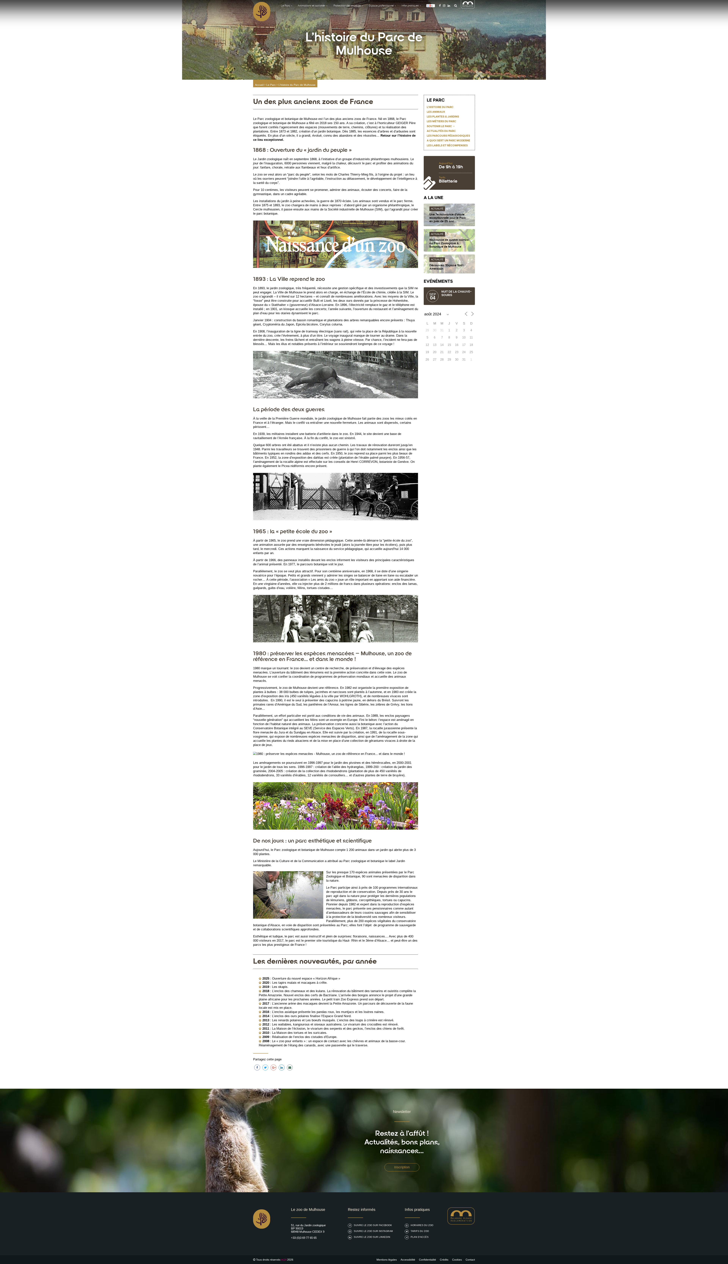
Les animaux (436, 112)
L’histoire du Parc (440, 107)
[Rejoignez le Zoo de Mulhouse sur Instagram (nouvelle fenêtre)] (444, 5)
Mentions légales (387, 1259)
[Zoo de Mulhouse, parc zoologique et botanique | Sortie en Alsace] (261, 1238)
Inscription (402, 1167)
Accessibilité (408, 1259)
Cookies (457, 1259)
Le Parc (271, 84)
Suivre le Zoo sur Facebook (373, 1225)
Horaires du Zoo (422, 1225)
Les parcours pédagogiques (448, 136)
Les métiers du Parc (441, 121)
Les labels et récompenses (447, 145)
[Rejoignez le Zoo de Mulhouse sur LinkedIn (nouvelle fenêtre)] (449, 5)
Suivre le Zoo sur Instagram (373, 1231)
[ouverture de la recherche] (454, 5)
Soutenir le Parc (439, 126)
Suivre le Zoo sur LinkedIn (372, 1237)
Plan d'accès (419, 1237)
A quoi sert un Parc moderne (448, 140)
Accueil (259, 84)
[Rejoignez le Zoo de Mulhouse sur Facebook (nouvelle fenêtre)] (440, 5)
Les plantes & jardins (443, 116)
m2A (283, 1259)
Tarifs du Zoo (420, 1231)
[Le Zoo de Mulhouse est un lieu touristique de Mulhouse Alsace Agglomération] (461, 1223)
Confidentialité (427, 1259)
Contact (470, 1259)
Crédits (444, 1259)
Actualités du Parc (441, 131)
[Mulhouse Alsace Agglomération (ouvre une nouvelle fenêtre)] (468, 7)
